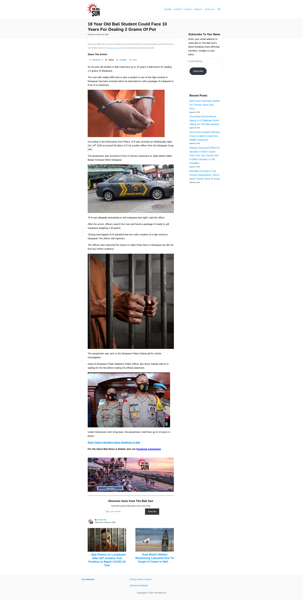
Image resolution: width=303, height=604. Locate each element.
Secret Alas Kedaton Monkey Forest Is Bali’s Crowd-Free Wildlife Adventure (204, 136)
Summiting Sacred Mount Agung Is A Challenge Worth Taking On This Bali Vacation (204, 120)
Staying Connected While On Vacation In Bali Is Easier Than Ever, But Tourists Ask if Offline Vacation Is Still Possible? (204, 155)
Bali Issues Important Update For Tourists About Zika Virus (204, 105)
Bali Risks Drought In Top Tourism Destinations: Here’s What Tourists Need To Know (204, 175)
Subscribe (152, 511)
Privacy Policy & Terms (140, 579)
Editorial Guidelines (139, 585)
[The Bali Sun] (101, 9)
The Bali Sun (102, 520)
